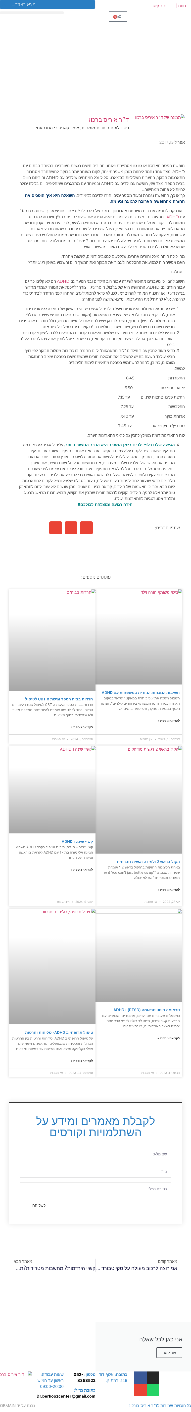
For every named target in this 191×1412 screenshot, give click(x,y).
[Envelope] (140, 1390)
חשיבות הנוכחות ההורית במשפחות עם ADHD (141, 692)
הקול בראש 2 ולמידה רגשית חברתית (148, 861)
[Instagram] (153, 1377)
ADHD (172, 217)
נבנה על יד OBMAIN (17, 1405)
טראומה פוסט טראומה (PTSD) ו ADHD (146, 1009)
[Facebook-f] (140, 1377)
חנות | (181, 5)
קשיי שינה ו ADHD (77, 841)
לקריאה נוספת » (168, 721)
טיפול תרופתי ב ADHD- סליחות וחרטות (59, 1032)
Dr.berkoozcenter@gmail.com (66, 1396)
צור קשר (158, 5)
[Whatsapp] (153, 1390)
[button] (86, 527)
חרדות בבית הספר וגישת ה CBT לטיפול (59, 699)
